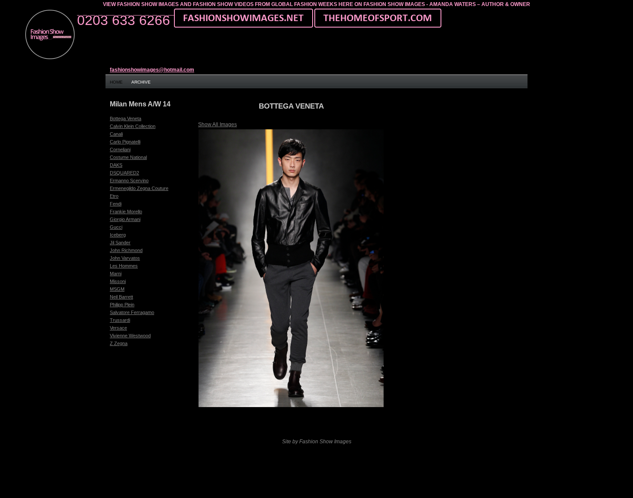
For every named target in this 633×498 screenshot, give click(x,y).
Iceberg (118, 234)
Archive (141, 82)
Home (116, 82)
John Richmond (126, 250)
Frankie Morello (126, 211)
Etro (114, 196)
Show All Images (217, 124)
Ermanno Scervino (129, 180)
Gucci (116, 227)
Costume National (128, 157)
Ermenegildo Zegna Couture (139, 188)
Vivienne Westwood (130, 335)
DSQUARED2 (124, 172)
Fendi (115, 203)
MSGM (117, 289)
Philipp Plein (122, 304)
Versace (118, 327)
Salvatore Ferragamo (132, 312)
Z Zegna (118, 343)
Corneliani (120, 149)
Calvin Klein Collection (132, 126)
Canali (116, 134)
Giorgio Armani (125, 219)
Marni (115, 273)
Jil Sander (120, 242)
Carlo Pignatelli (125, 141)
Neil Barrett (121, 296)
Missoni (118, 281)
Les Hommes (124, 265)
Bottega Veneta (125, 118)
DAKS (116, 165)
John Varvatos (125, 258)
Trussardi (120, 320)
